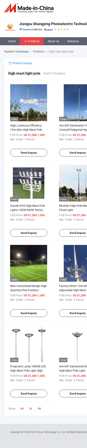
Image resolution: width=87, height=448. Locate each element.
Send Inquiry (29, 152)
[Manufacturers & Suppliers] (29, 8)
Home (12, 41)
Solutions (73, 41)
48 (39, 408)
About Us (53, 41)
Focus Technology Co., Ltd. (51, 432)
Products (33, 41)
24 (21, 408)
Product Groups (22, 63)
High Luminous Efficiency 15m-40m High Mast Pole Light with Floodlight (26, 129)
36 (30, 408)
